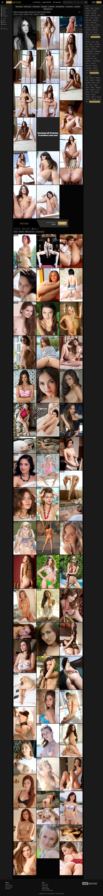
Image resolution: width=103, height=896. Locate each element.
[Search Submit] (86, 2)
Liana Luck (93, 15)
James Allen (88, 65)
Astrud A (16, 14)
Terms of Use (45, 884)
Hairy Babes (44, 6)
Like (17, 231)
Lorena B (88, 13)
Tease (91, 85)
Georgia (96, 17)
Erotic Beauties (36, 6)
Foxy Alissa (88, 10)
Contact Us (7, 884)
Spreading (88, 82)
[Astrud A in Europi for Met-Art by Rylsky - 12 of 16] (24, 168)
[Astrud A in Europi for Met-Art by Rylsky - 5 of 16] (48, 67)
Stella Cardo (88, 20)
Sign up (99, 2)
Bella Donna (95, 29)
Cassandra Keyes (89, 51)
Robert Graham (89, 53)
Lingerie (96, 85)
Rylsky (21, 14)
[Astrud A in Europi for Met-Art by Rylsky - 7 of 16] (24, 100)
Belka (92, 8)
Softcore (42, 14)
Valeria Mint (95, 20)
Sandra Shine (89, 70)
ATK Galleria (77, 6)
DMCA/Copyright (45, 888)
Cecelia (93, 56)
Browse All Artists (94, 73)
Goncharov (95, 65)
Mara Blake (88, 29)
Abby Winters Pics (48, 9)
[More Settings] (82, 12)
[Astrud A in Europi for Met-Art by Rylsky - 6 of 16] (71, 83)
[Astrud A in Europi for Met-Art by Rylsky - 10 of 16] (24, 134)
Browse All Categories (95, 101)
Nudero (97, 46)
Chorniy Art (93, 63)
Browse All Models (95, 37)
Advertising (7, 888)
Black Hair (88, 99)
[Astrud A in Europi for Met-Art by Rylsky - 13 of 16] (48, 168)
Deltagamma (98, 51)
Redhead (97, 92)
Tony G (87, 73)
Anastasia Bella (95, 34)
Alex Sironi (95, 70)
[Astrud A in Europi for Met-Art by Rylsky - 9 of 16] (71, 117)
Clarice (87, 22)
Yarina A (87, 25)
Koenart (91, 44)
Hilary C (87, 8)
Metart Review (19, 6)
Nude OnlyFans (46, 2)
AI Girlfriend (57, 2)
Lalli (91, 32)
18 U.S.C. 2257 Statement (47, 890)
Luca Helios (97, 44)
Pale (92, 92)
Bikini (87, 101)
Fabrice (87, 63)
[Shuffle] (79, 12)
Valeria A (88, 37)
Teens (87, 80)
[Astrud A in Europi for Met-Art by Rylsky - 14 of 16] (71, 176)
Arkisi (93, 41)
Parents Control (8, 887)
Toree (91, 17)
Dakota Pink (94, 27)
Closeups (93, 94)
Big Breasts (98, 87)
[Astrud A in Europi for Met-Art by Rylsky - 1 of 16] (24, 33)
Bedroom (88, 94)
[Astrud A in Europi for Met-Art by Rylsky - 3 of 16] (71, 50)
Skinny (87, 89)
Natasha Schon (89, 58)
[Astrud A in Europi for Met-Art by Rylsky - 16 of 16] (48, 202)
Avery (99, 15)
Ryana (92, 25)
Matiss (97, 41)
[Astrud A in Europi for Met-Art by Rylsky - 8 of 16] (48, 100)
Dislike (22, 231)
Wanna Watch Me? (60, 6)
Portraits (87, 97)
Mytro (95, 58)
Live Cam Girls (37, 2)
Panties (92, 87)
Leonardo (88, 41)
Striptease (97, 77)
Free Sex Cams (69, 6)
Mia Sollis (94, 10)
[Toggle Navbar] (2, 2)
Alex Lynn (92, 46)
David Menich (89, 68)
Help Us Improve (9, 885)
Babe (87, 77)
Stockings (94, 99)
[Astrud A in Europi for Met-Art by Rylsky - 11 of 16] (71, 151)
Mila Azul (97, 8)
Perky (98, 89)
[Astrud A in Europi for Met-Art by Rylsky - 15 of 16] (24, 202)
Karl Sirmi (96, 53)
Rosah (87, 32)
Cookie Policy (45, 887)
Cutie (87, 85)
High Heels (92, 89)
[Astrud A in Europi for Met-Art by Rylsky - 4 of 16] (24, 67)
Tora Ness (88, 49)
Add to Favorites (30, 231)
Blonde (93, 82)
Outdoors (98, 80)
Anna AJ (95, 32)
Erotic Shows (51, 6)
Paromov (95, 68)
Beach (99, 99)
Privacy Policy (45, 885)
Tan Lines (99, 97)
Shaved (87, 87)
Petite (31, 14)
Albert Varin (94, 49)
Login (93, 2)
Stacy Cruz (88, 27)
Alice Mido (88, 34)
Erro (86, 44)
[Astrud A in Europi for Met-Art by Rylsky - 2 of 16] (48, 33)
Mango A (87, 15)
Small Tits (36, 14)
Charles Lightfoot (96, 61)
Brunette (26, 14)
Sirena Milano (93, 22)
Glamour (93, 97)
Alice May (98, 25)
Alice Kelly (93, 13)
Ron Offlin (88, 56)
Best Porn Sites (27, 6)
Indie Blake (88, 61)
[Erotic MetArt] (14, 2)
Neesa (87, 17)
